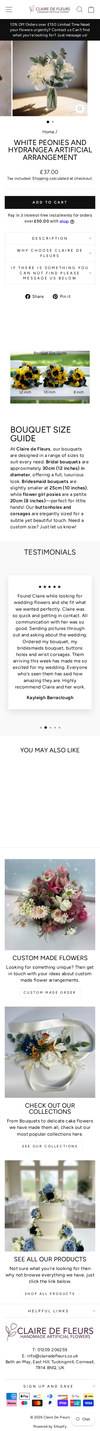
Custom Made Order (50, 993)
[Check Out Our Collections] (50, 1052)
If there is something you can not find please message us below (50, 272)
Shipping (40, 178)
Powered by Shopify (50, 1426)
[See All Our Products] (50, 1206)
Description (50, 238)
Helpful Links (48, 1311)
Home (48, 131)
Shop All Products (50, 1294)
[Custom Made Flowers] (50, 904)
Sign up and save (48, 1386)
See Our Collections (50, 1146)
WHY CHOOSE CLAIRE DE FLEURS (50, 253)
